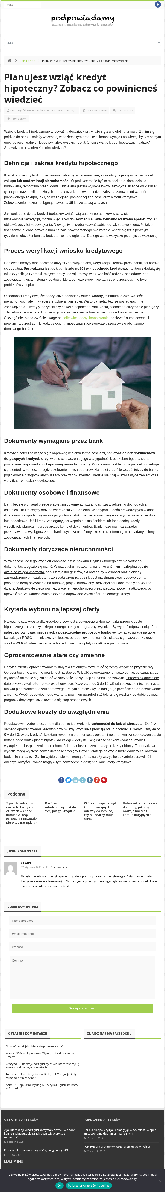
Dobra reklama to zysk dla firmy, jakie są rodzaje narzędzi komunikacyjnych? (140, 809)
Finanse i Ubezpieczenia (42, 110)
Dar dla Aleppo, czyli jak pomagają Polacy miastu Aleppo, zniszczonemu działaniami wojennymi (120, 1131)
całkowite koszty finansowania (86, 318)
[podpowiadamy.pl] (82, 20)
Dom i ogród (27, 61)
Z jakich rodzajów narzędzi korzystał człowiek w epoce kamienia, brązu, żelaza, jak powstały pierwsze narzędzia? (21, 813)
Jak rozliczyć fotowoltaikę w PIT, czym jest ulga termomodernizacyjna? (42, 1076)
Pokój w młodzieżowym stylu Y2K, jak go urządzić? (60, 807)
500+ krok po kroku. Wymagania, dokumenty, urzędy (40, 1055)
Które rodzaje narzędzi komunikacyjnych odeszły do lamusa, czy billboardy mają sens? (101, 811)
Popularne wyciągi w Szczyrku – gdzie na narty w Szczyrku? (42, 1086)
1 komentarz (125, 110)
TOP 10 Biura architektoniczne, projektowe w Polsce (117, 1146)
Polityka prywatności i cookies (89, 1185)
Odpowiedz (60, 867)
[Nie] (159, 1180)
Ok (59, 1185)
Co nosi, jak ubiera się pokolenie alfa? (38, 1046)
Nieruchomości (67, 110)
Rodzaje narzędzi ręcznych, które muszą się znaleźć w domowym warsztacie (42, 1065)
